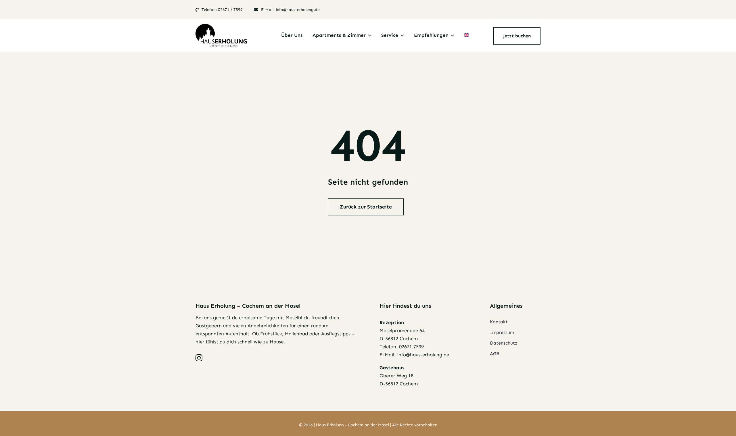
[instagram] (198, 357)
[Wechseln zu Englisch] (466, 35)
